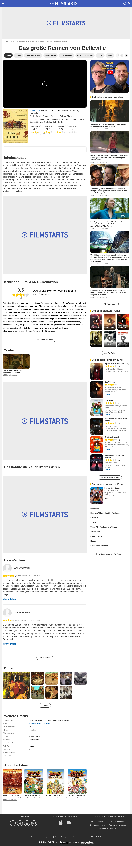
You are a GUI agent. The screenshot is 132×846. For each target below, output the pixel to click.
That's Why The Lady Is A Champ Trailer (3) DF (96, 327)
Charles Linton (77, 119)
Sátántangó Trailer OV (123, 345)
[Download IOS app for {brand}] (62, 822)
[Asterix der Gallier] (77, 781)
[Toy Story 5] (96, 407)
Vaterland (94, 522)
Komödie (34, 113)
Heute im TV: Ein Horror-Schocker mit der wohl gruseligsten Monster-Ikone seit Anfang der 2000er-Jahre (109, 157)
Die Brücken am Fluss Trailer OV (110, 327)
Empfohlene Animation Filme (35, 41)
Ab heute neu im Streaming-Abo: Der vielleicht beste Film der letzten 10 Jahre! (109, 125)
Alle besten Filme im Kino (110, 477)
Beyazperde (95, 825)
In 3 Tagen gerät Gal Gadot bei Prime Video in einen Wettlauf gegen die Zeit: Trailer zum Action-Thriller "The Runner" (108, 224)
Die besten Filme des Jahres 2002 (30, 798)
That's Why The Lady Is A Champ (103, 527)
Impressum (48, 837)
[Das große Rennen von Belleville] (15, 126)
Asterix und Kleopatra (56, 795)
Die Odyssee (110, 382)
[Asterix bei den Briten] (34, 781)
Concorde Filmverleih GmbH (39, 723)
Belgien (41, 720)
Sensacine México (105, 828)
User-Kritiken (14, 560)
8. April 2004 (35, 111)
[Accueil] (63, 3)
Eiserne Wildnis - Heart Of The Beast (104, 513)
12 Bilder (45, 705)
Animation (66, 111)
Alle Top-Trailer (109, 353)
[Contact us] (34, 823)
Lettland (66, 720)
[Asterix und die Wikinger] (12, 781)
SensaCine (115, 821)
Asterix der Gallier (77, 795)
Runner (93, 541)
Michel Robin (45, 119)
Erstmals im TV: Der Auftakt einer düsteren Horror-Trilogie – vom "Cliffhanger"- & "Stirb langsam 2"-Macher (108, 292)
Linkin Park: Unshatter (99, 546)
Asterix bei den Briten (34, 795)
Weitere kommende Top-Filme (110, 554)
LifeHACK (94, 518)
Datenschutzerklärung (80, 837)
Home (6, 41)
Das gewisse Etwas (112, 488)
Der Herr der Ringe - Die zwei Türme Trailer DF (96, 345)
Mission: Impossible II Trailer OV (123, 327)
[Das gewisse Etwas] (96, 495)
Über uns (34, 837)
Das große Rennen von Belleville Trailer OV (13, 371)
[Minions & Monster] (96, 444)
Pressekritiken (35, 126)
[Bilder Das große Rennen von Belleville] (16, 685)
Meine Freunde (72, 126)
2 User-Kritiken (44, 658)
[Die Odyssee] (96, 389)
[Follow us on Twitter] (20, 823)
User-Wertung (48, 126)
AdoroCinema (114, 825)
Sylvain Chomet (43, 116)
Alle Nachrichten (110, 304)
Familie (75, 111)
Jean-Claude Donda (61, 119)
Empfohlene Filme (19, 41)
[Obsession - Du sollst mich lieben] (96, 426)
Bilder (9, 668)
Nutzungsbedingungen (63, 837)
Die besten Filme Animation (54, 798)
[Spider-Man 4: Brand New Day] (96, 371)
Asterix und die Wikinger (14, 795)
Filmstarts (61, 126)
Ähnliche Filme (16, 765)
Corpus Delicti (96, 536)
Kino (11, 41)
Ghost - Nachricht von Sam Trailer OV (110, 345)
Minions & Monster (112, 437)
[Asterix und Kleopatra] (55, 781)
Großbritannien (57, 720)
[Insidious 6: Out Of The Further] (96, 462)
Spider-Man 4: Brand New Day (117, 364)
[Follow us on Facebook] (13, 823)
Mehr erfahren (9, 599)
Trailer (9, 350)
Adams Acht (95, 532)
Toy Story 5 (109, 400)
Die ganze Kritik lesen (45, 340)
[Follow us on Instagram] (27, 823)
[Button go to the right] (126, 55)
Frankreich (33, 720)
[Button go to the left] (121, 55)
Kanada (48, 720)
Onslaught (94, 508)
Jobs (41, 837)
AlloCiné (94, 821)
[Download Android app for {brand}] (70, 822)
